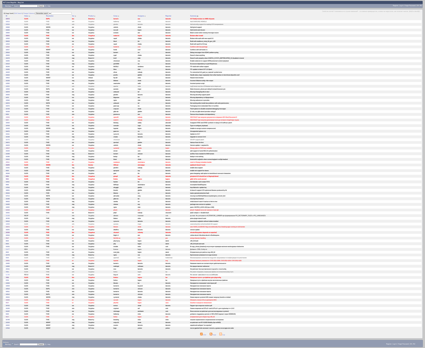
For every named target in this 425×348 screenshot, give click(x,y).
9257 (7, 120)
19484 (8, 300)
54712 (8, 196)
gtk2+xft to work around (198, 179)
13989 (8, 266)
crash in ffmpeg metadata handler (201, 162)
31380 (8, 156)
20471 (8, 227)
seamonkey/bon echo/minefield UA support (204, 224)
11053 (8, 86)
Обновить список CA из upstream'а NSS (203, 300)
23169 (8, 151)
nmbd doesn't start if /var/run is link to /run (203, 201)
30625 (8, 41)
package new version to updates (200, 204)
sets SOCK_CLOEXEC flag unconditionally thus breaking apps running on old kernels (217, 227)
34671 (8, 142)
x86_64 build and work (197, 244)
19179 (8, 58)
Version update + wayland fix (199, 145)
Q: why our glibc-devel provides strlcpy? (203, 111)
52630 (8, 210)
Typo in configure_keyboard (199, 125)
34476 (8, 131)
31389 (8, 199)
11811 (7, 182)
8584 (7, 258)
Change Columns (28, 13)
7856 (7, 277)
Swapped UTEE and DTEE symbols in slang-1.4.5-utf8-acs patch (211, 123)
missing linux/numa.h (197, 199)
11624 (8, 325)
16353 (8, 232)
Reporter (168, 16)
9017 (7, 317)
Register (395, 5)
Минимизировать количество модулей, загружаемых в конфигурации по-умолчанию (218, 258)
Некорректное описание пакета (200, 286)
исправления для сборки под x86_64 (202, 317)
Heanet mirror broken (197, 78)
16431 (8, 213)
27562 (8, 187)
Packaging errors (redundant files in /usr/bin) (204, 106)
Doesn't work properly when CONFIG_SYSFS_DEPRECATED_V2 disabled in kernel (217, 58)
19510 (8, 289)
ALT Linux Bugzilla (9, 2)
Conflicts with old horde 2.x (199, 50)
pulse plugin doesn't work (198, 218)
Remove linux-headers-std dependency (202, 114)
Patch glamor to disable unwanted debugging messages (208, 109)
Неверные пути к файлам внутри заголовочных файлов (209, 280)
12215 (8, 322)
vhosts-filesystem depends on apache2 (203, 232)
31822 (8, 75)
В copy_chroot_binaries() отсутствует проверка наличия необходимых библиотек (217, 246)
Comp (116, 16)
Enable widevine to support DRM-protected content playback (209, 61)
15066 (8, 117)
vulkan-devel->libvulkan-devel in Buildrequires (204, 235)
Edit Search (18, 13)
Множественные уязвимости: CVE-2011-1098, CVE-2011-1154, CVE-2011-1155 (215, 260)
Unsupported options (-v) (198, 131)
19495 (8, 263)
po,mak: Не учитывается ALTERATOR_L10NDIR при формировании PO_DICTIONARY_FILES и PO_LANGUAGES (228, 215)
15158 (8, 80)
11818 (8, 47)
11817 (8, 50)
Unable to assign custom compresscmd (203, 128)
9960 (7, 185)
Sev (74, 16)
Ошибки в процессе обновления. (201, 303)
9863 (7, 179)
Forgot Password (410, 5)
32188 (8, 137)
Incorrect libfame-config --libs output (201, 80)
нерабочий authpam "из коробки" (201, 325)
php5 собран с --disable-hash (199, 213)
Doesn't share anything (197, 55)
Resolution (49, 16)
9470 (7, 97)
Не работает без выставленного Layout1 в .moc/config (208, 269)
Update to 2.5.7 (195, 134)
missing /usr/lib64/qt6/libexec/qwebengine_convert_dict (207, 196)
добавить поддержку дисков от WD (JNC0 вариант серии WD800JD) (213, 314)
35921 (8, 297)
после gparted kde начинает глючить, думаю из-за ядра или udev (212, 328)
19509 (8, 286)
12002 (8, 83)
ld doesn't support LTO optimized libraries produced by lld (208, 190)
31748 (8, 320)
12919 (8, 44)
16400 (8, 204)
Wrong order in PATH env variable (201, 148)
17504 (8, 328)
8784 (7, 280)
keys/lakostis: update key (198, 187)
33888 (8, 27)
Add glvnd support (196, 27)
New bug (8, 6)
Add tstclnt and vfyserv (197, 30)
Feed (214, 335)
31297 (8, 311)
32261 (8, 35)
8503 (7, 244)
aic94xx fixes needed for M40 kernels (202, 154)
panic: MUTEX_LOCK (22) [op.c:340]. (202, 207)
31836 (8, 69)
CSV (205, 335)
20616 (8, 52)
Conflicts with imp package (198, 47)
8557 (7, 303)
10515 (8, 21)
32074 (8, 103)
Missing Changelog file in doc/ (199, 92)
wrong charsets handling (198, 238)
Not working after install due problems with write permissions (209, 103)
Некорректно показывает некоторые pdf (203, 283)
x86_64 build (194, 241)
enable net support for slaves (199, 170)
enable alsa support (196, 168)
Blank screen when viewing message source (204, 33)
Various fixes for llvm (197, 142)
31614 (8, 64)
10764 (8, 125)
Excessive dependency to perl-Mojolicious (203, 64)
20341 (8, 269)
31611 (8, 134)
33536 (8, 235)
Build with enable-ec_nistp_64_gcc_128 (202, 41)
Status (27, 16)
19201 (8, 230)
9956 (7, 114)
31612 (8, 221)
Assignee (142, 16)
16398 (8, 154)
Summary (194, 16)
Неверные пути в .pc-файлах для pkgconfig (205, 277)
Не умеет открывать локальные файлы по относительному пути (211, 272)
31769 (8, 109)
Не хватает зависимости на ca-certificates (204, 275)
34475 (8, 106)
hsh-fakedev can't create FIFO (200, 182)
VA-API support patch (197, 140)
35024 (8, 193)
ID (6, 16)
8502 (7, 252)
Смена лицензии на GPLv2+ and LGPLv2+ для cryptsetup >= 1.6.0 (212, 308)
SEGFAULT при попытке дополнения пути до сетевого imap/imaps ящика (214, 120)
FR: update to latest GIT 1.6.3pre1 (201, 69)
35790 (8, 218)
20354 (8, 24)
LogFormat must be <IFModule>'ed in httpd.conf (205, 86)
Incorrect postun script (197, 83)
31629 (8, 128)
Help (48, 6)
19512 (8, 294)
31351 (8, 246)
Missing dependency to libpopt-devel (201, 97)
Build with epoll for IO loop (198, 44)
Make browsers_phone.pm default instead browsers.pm (207, 89)
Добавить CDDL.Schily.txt (198, 249)
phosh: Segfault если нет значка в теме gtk (204, 210)
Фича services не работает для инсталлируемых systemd (209, 311)
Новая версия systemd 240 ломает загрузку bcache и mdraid (210, 297)
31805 (8, 61)
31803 (8, 30)
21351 (8, 168)
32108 (8, 111)
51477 (8, 249)
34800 (8, 33)
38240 (8, 173)
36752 (8, 305)
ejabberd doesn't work (197, 165)
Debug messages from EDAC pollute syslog (204, 52)
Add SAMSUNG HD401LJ (198, 21)
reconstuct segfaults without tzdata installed (204, 221)
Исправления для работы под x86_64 (202, 252)
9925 (7, 170)
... (420, 11)
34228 (8, 72)
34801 (8, 190)
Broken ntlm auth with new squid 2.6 (201, 38)
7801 (7, 272)
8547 (7, 238)
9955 (7, 176)
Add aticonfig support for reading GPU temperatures (206, 24)
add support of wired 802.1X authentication (203, 151)
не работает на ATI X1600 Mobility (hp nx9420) (205, 322)
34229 (8, 145)
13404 (8, 283)
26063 (8, 95)
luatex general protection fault (199, 193)
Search (16, 6)
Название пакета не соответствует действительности (208, 263)
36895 (8, 165)
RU (421, 5)
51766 (8, 275)
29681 (8, 260)
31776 (8, 255)
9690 (7, 314)
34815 (8, 78)
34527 (8, 148)
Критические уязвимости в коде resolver (203, 255)
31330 (8, 215)
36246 (8, 66)
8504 (7, 241)
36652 (8, 201)
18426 (8, 123)
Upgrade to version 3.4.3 (198, 137)
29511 (8, 162)
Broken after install (196, 35)
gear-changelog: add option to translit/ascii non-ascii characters (210, 173)
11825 (8, 207)
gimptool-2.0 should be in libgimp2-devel (204, 176)
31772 (8, 140)
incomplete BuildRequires (198, 185)
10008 (8, 224)
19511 (8, 291)
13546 (8, 100)
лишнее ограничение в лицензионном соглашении (207, 320)
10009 (8, 89)
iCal (223, 335)
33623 (8, 159)
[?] (45, 6)
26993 (8, 55)
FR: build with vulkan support (199, 66)
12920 (8, 38)
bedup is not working (196, 156)
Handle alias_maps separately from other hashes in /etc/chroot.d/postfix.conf (215, 75)
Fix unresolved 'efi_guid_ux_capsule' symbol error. (206, 72)
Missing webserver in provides (200, 100)
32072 (8, 19)
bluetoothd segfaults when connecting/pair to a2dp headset (209, 159)
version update (195, 230)
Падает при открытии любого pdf (201, 305)
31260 (8, 308)
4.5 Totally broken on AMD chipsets (202, 19)
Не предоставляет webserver (199, 266)
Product (92, 16)
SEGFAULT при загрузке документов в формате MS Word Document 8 (213, 117)
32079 (8, 92)
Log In (401, 5)
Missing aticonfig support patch (200, 95)
